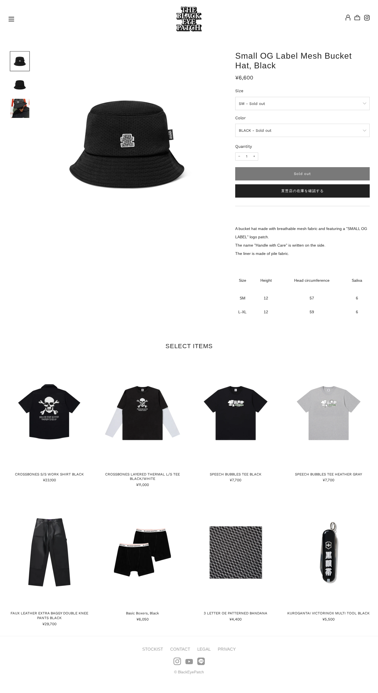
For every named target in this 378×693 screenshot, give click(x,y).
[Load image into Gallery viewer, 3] (20, 108)
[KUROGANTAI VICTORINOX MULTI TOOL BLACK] (328, 552)
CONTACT (180, 649)
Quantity (243, 146)
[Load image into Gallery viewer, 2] (20, 85)
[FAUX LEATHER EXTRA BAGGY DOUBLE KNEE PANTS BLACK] (49, 552)
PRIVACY (227, 649)
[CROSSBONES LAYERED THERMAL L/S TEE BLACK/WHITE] (142, 413)
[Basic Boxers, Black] (142, 552)
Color (240, 117)
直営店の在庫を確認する (302, 191)
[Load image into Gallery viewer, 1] (20, 61)
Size (239, 90)
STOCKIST (152, 649)
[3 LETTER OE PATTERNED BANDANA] (235, 552)
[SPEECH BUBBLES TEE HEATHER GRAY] (328, 413)
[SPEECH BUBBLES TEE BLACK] (235, 413)
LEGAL (204, 649)
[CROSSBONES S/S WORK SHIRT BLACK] (49, 413)
